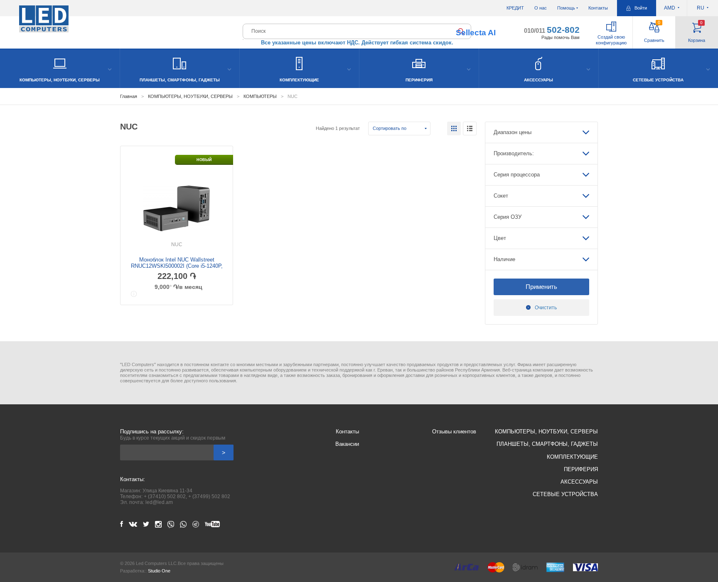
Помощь (566, 7)
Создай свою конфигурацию (611, 39)
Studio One (159, 570)
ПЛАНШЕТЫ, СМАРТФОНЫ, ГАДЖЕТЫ (547, 444)
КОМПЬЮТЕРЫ (260, 96)
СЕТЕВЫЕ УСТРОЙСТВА (565, 494)
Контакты (598, 7)
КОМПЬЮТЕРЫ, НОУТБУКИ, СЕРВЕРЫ (190, 96)
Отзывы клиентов (454, 431)
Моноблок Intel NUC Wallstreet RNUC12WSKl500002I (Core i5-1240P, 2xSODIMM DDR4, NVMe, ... (177, 266)
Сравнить (654, 31)
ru (700, 8)
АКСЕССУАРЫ (579, 482)
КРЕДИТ (515, 7)
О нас (540, 7)
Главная (128, 96)
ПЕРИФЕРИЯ (581, 469)
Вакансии (347, 444)
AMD (669, 8)
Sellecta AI (476, 32)
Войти (640, 7)
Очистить (546, 308)
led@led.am (159, 502)
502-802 (552, 29)
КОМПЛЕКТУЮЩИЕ (572, 457)
